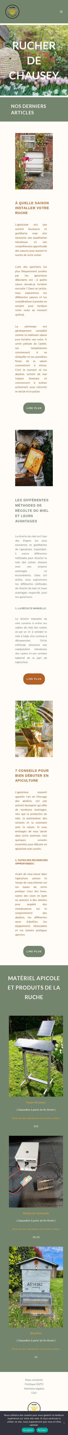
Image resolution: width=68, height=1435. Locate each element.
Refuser (42, 1430)
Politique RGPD (34, 1384)
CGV (34, 1393)
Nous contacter (34, 1380)
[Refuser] (64, 1423)
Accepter (28, 1430)
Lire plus (34, 408)
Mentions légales (34, 1388)
